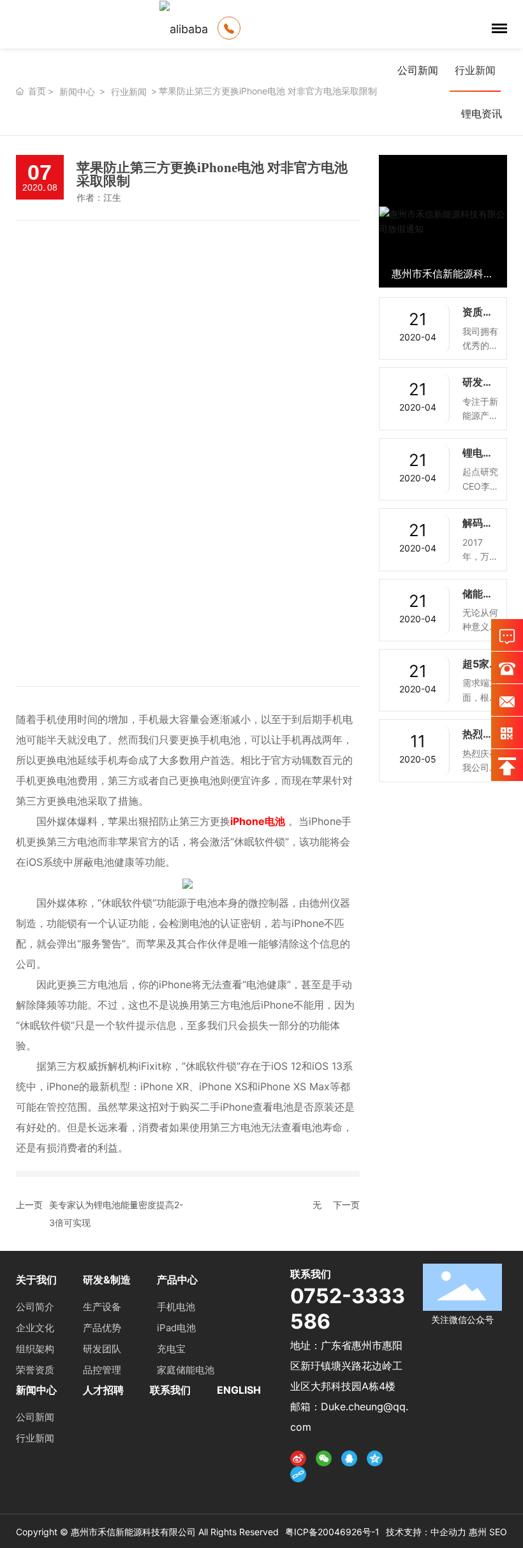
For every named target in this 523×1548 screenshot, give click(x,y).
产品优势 (102, 1328)
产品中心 (177, 1279)
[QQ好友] (349, 1458)
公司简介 (35, 1307)
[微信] (324, 1458)
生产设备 (102, 1307)
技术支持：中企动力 (426, 1531)
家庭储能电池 (185, 1370)
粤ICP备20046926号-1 (332, 1531)
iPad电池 (176, 1328)
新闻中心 (77, 91)
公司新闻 (417, 70)
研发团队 (102, 1349)
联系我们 (170, 1390)
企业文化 (35, 1328)
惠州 (478, 1531)
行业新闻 (129, 91)
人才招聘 (103, 1390)
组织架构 (35, 1349)
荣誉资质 (35, 1370)
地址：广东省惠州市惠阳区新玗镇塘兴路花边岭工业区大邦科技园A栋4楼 (346, 1365)
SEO (498, 1531)
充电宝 (171, 1349)
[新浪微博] (298, 1458)
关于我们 (36, 1279)
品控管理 (102, 1370)
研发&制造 (107, 1279)
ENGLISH (239, 1390)
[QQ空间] (375, 1458)
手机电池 (176, 1307)
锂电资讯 (481, 113)
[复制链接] (298, 1474)
